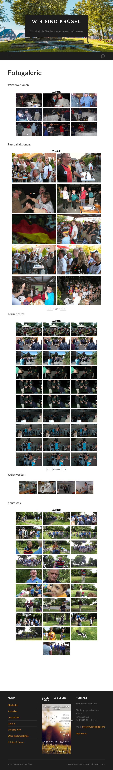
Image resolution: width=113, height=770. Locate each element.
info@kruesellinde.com (93, 726)
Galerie (11, 723)
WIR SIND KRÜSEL (56, 21)
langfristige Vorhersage (56, 751)
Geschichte (13, 717)
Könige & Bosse (16, 742)
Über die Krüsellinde (18, 735)
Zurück (56, 92)
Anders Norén (87, 764)
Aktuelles (13, 711)
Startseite (13, 705)
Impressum (81, 733)
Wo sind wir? (14, 729)
